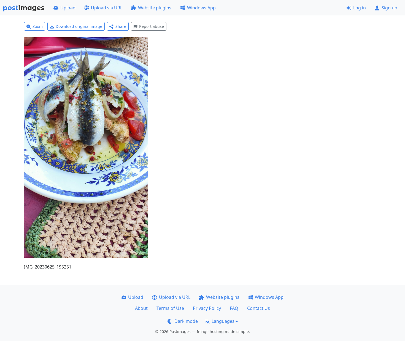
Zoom (38, 26)
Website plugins (154, 8)
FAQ (234, 308)
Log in (359, 8)
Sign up (389, 8)
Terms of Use (170, 308)
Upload (67, 8)
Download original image (79, 26)
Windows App (201, 8)
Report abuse (151, 26)
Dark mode (186, 321)
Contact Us (258, 308)
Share (120, 26)
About (141, 308)
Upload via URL (106, 8)
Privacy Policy (207, 308)
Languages (223, 321)
